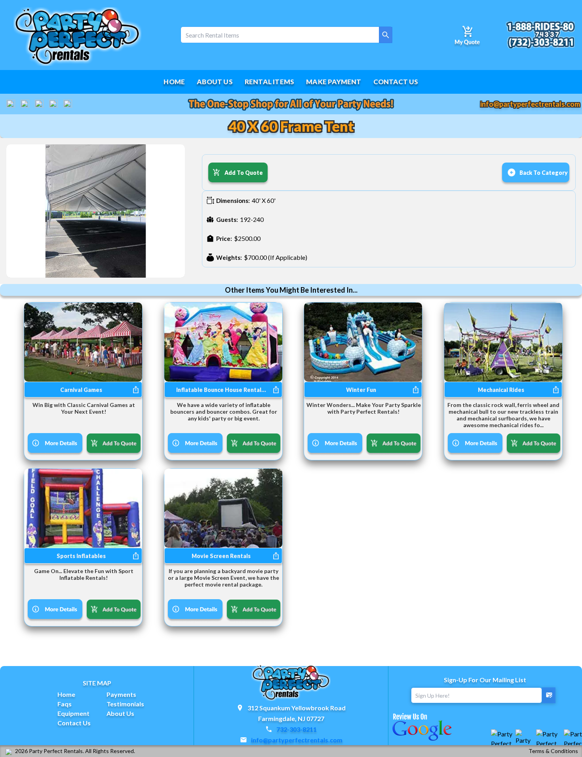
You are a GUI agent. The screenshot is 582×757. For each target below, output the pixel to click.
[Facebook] (10, 104)
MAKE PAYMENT (333, 82)
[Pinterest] (67, 104)
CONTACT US (395, 82)
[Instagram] (53, 104)
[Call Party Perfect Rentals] (540, 35)
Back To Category (543, 172)
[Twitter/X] (39, 104)
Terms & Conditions (553, 751)
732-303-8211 (296, 729)
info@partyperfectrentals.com (530, 104)
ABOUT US (215, 82)
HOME (174, 82)
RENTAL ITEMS (269, 82)
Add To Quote (243, 172)
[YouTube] (25, 104)
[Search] (385, 34)
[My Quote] (467, 35)
